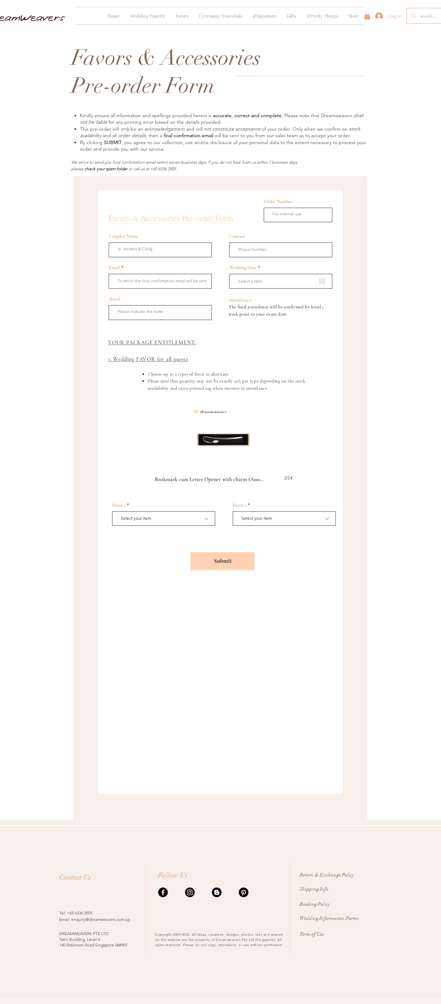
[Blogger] (217, 892)
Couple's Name (123, 236)
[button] (148, 15)
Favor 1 (119, 505)
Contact (237, 236)
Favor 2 (240, 505)
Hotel (114, 299)
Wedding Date (245, 267)
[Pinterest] (243, 892)
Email (114, 267)
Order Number (278, 201)
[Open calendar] (322, 281)
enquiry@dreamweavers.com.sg (100, 919)
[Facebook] (163, 892)
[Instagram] (190, 892)
